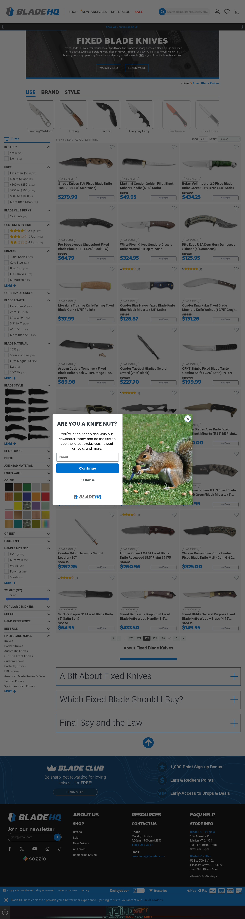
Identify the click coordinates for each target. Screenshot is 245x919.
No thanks (88, 480)
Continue (87, 468)
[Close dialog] (188, 419)
